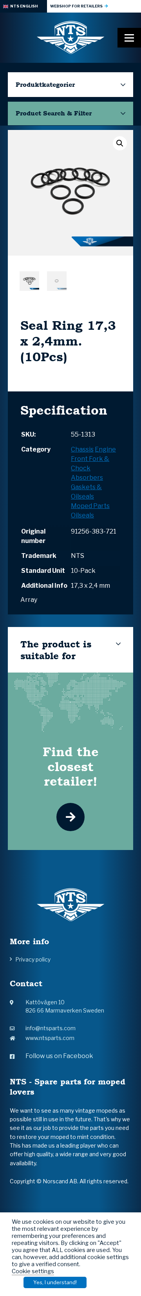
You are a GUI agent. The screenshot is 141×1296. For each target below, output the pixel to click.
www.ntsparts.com (49, 1038)
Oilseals (82, 515)
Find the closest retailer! (71, 766)
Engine (105, 449)
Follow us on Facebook (59, 1056)
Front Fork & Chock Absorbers (90, 468)
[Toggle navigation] (129, 38)
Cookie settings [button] (33, 1271)
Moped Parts (90, 506)
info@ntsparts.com (50, 1028)
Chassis (82, 449)
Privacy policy (33, 959)
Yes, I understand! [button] (55, 1282)
